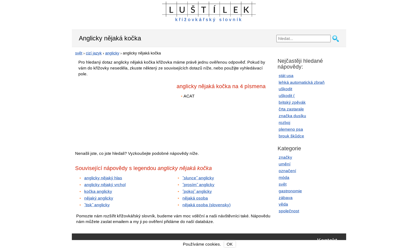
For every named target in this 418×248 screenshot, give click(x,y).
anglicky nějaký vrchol (105, 184)
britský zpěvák (292, 102)
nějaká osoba (195, 198)
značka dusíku (292, 116)
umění (284, 164)
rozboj (284, 122)
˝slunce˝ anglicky (198, 178)
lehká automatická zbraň (302, 82)
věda (283, 204)
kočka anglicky (98, 191)
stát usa (286, 75)
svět (283, 184)
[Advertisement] (113, 110)
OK (230, 244)
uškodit (285, 89)
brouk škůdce (291, 136)
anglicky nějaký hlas (103, 178)
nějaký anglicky (98, 198)
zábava (286, 197)
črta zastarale (291, 109)
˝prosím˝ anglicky (198, 184)
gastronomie (290, 191)
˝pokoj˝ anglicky (197, 191)
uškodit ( (287, 95)
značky (285, 157)
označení (287, 171)
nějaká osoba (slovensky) (206, 205)
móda (284, 177)
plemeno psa (291, 129)
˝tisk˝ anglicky (97, 205)
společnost (289, 211)
